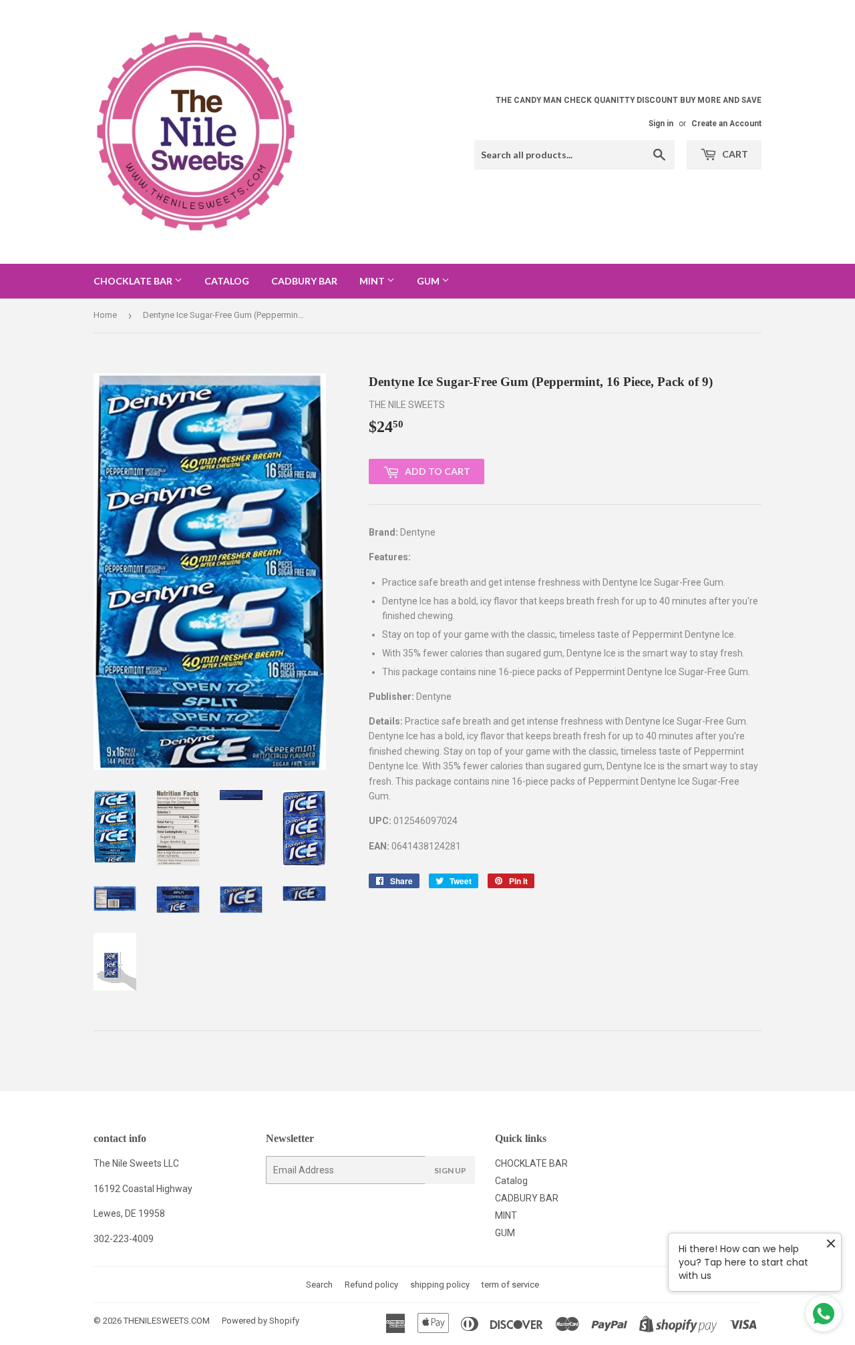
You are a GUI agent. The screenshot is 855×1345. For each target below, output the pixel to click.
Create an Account (726, 123)
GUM (429, 280)
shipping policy (440, 1285)
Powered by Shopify (260, 1321)
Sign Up (450, 1170)
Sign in (661, 123)
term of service (510, 1285)
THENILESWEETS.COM (167, 1321)
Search (319, 1285)
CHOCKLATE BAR (134, 280)
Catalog (226, 280)
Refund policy (371, 1285)
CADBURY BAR (304, 280)
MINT (373, 280)
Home (105, 315)
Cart (734, 154)
